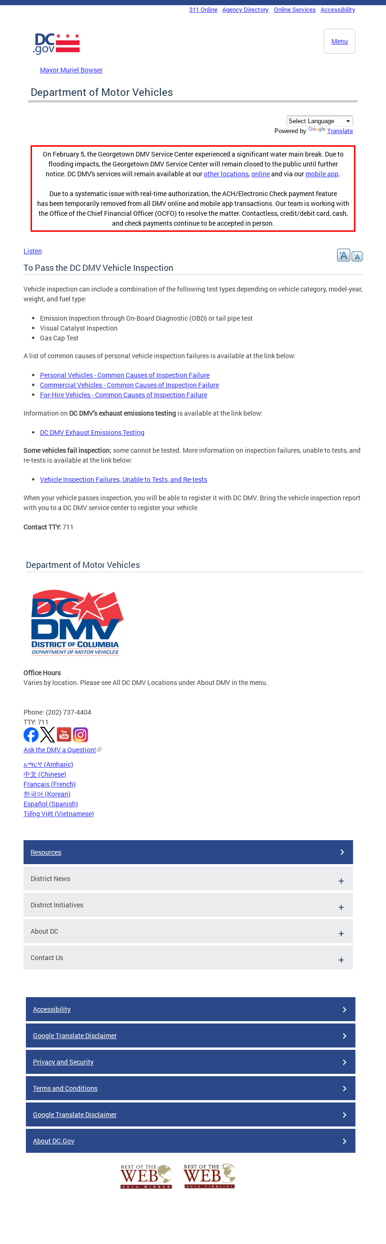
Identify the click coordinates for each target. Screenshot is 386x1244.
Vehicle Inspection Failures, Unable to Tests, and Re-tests (123, 479)
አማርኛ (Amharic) (48, 764)
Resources (46, 852)
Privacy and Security (63, 1061)
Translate (340, 130)
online (260, 173)
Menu (339, 41)
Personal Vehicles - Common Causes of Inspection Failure (124, 374)
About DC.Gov (53, 1140)
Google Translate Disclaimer (75, 1035)
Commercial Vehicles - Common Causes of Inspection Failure (129, 384)
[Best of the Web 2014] (146, 1188)
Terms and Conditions (65, 1088)
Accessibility (338, 9)
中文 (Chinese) (45, 774)
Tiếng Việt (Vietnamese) (59, 813)
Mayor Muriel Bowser (71, 69)
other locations (226, 173)
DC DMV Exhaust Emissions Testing (92, 432)
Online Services (295, 9)
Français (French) (50, 783)
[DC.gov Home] (56, 53)
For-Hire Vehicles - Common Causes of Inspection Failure (123, 394)
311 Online (203, 9)
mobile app (322, 173)
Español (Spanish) (51, 803)
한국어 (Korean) (47, 793)
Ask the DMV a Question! (60, 749)
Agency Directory (245, 9)
